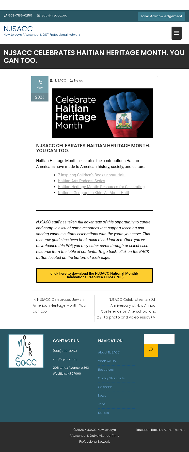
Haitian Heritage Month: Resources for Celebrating (101, 186)
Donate (103, 413)
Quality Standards (111, 378)
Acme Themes (174, 430)
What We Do (107, 361)
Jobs (102, 404)
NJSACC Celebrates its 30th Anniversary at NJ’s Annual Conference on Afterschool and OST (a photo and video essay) (126, 308)
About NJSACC (109, 352)
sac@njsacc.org (54, 15)
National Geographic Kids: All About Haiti (93, 192)
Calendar (105, 387)
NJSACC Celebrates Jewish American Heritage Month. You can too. (59, 305)
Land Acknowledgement (161, 16)
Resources (106, 370)
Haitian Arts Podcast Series (81, 181)
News (78, 80)
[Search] (151, 350)
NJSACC (18, 28)
